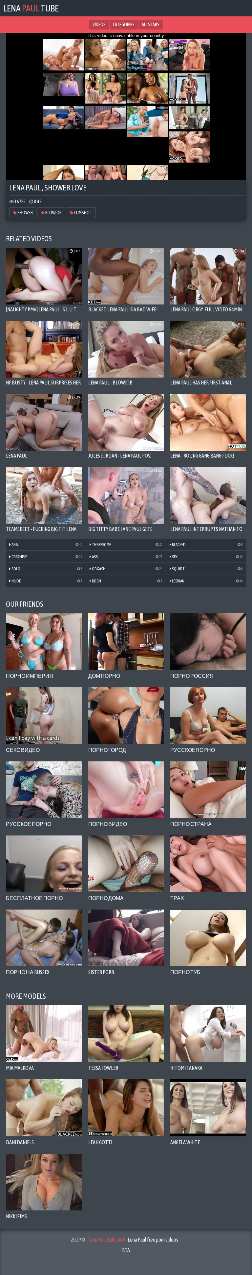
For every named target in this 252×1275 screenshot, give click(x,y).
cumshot (83, 212)
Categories (124, 24)
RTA (126, 1250)
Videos (99, 24)
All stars (150, 24)
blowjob (53, 212)
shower (25, 212)
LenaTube (31, 8)
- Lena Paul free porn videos (133, 1240)
